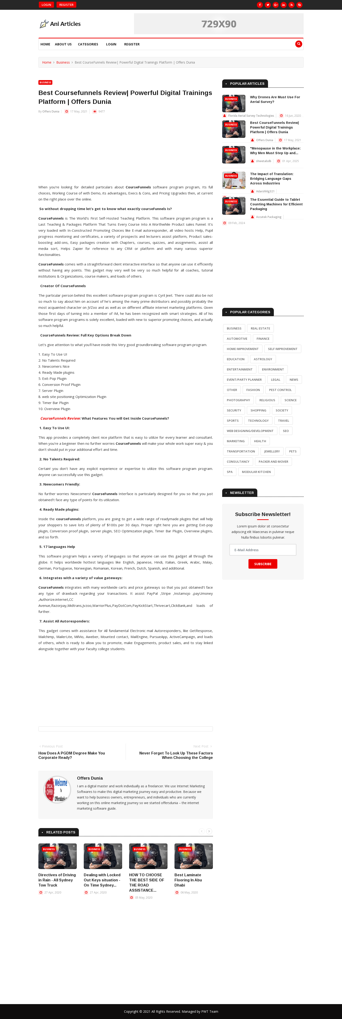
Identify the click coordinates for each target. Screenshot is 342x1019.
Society (282, 410)
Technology (258, 420)
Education (236, 359)
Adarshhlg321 (265, 191)
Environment (273, 369)
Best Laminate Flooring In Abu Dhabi (188, 880)
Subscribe (263, 564)
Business (63, 62)
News (294, 379)
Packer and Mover (273, 461)
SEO (286, 431)
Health (260, 441)
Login (46, 5)
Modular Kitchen (256, 472)
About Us (63, 44)
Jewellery (272, 451)
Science (291, 400)
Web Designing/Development (250, 431)
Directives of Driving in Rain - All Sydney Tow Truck (57, 880)
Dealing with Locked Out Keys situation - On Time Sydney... (102, 880)
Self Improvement (283, 349)
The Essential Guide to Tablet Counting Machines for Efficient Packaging (276, 204)
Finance (263, 338)
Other (232, 390)
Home (45, 44)
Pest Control (280, 390)
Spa (230, 472)
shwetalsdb (263, 161)
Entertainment (240, 369)
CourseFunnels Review (60, 418)
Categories (88, 44)
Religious (267, 400)
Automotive (237, 338)
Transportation (241, 451)
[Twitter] (268, 5)
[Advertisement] (125, 151)
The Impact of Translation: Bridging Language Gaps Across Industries (271, 178)
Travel (283, 420)
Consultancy (238, 461)
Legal (275, 379)
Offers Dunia (50, 111)
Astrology (263, 359)
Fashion (253, 390)
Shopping (258, 410)
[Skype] (299, 5)
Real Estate (260, 328)
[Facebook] (260, 5)
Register (66, 5)
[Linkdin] (284, 5)
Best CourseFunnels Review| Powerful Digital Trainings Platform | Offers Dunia (274, 127)
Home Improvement (243, 349)
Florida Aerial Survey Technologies (251, 116)
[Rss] (291, 5)
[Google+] (276, 5)
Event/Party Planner (244, 379)
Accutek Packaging (269, 217)
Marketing (236, 441)
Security (234, 410)
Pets (293, 451)
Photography (238, 400)
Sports (233, 420)
